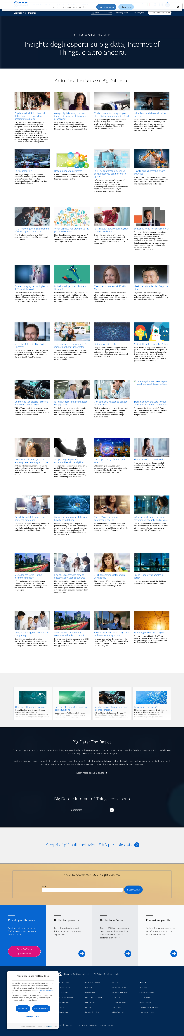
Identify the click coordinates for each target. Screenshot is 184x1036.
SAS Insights (138, 13)
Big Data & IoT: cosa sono (101, 13)
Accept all (23, 1008)
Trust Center (69, 1025)
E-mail (44, 886)
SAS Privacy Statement (44, 990)
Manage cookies (32, 1016)
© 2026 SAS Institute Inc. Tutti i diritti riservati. (96, 1025)
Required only (41, 1008)
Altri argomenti (122, 13)
